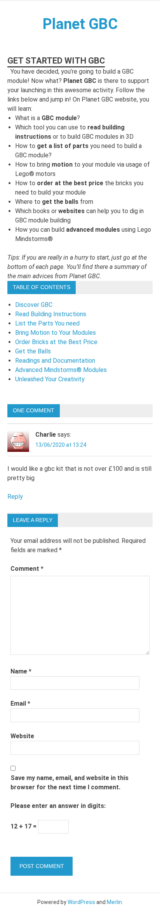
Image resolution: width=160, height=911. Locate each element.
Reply (15, 496)
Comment (26, 568)
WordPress (81, 902)
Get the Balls (33, 351)
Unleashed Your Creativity (50, 379)
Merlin (114, 902)
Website (22, 736)
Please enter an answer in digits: (58, 805)
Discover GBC (33, 304)
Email (20, 703)
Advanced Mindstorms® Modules (61, 370)
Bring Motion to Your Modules (55, 332)
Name (20, 671)
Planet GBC (80, 24)
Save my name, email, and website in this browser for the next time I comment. (69, 782)
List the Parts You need (47, 323)
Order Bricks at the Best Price (56, 342)
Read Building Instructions (50, 314)
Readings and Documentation (55, 360)
